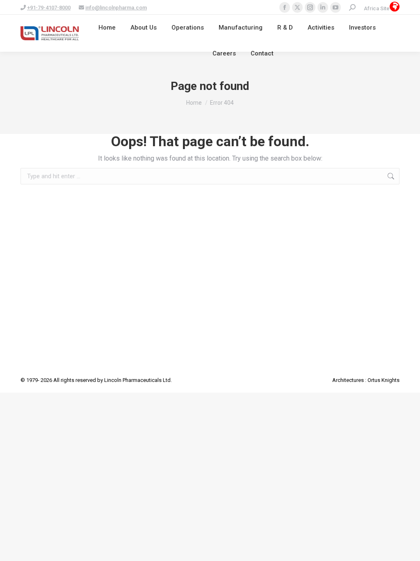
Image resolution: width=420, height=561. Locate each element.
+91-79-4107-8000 (49, 8)
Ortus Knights (383, 380)
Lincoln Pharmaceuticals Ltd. (138, 380)
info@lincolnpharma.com (116, 8)
